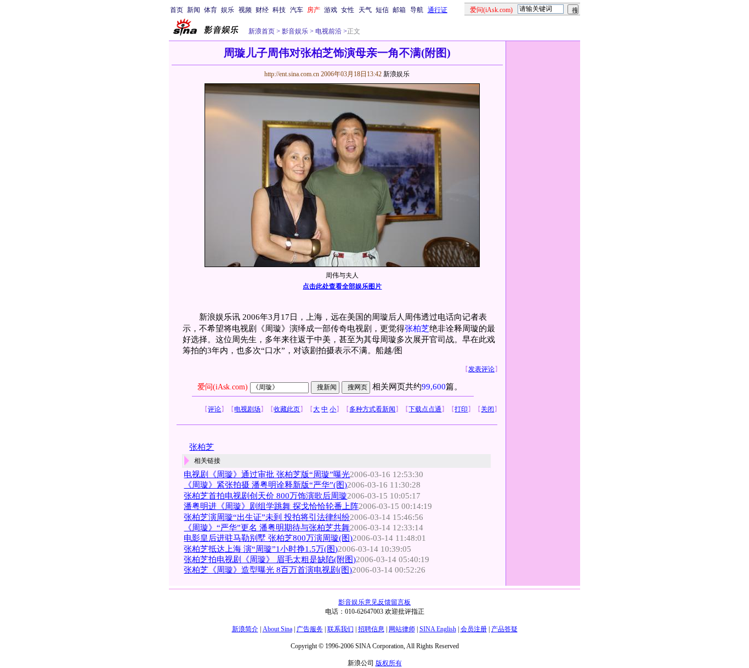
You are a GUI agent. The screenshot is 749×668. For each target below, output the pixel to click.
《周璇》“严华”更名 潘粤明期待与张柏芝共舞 (267, 527)
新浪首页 (261, 31)
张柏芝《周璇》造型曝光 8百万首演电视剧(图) (268, 569)
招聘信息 (371, 629)
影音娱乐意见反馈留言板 (374, 602)
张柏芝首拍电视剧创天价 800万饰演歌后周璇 (265, 495)
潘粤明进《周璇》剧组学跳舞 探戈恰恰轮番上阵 (271, 506)
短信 (382, 10)
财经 (262, 10)
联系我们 (340, 629)
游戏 (330, 10)
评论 (214, 409)
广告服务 (310, 629)
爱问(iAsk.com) (222, 387)
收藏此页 (287, 409)
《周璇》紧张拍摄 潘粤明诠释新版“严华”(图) (265, 484)
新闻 (193, 10)
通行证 (437, 10)
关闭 (487, 409)
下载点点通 (424, 409)
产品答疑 (504, 629)
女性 (347, 10)
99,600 (434, 386)
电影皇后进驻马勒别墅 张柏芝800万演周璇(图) (268, 538)
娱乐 (227, 10)
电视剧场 (247, 409)
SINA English (437, 629)
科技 (279, 10)
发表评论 (481, 369)
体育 (210, 10)
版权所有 (389, 663)
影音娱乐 (295, 31)
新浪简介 (245, 629)
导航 (416, 10)
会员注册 (474, 629)
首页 (176, 10)
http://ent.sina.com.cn (292, 74)
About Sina (277, 629)
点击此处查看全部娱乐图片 (342, 286)
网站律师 (402, 629)
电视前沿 (328, 31)
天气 (365, 10)
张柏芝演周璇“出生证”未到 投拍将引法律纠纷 (267, 517)
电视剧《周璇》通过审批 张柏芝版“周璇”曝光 (267, 474)
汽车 (296, 10)
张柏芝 (417, 328)
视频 (245, 10)
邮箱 (399, 10)
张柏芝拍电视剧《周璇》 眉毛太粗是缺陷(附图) (270, 559)
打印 (461, 409)
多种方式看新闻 (372, 409)
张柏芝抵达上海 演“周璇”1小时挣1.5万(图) (261, 549)
